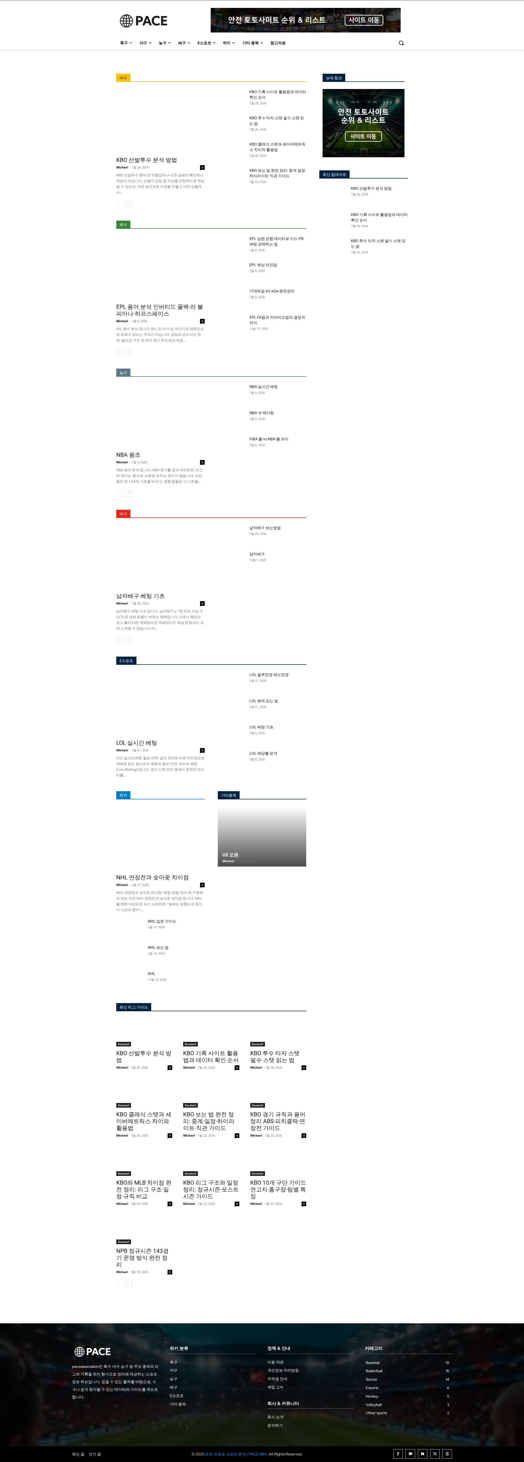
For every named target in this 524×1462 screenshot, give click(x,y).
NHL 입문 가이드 (162, 921)
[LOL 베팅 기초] (231, 733)
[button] (401, 42)
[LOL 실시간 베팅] (160, 704)
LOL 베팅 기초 (261, 727)
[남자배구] (231, 560)
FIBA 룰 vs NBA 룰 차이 (268, 439)
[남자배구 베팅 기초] (160, 557)
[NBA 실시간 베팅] (231, 393)
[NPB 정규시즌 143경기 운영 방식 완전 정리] (144, 1230)
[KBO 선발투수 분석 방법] (160, 121)
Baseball (123, 1044)
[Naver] (422, 1454)
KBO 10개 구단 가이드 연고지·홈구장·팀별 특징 (278, 1189)
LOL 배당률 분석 (263, 753)
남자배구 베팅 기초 (140, 596)
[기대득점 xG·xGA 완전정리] (231, 297)
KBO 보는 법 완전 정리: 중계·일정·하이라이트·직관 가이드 (208, 1121)
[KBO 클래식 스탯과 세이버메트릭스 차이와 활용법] (231, 151)
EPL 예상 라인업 (263, 265)
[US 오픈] (262, 836)
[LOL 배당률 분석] (231, 760)
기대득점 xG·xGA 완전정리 (271, 291)
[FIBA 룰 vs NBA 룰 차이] (231, 445)
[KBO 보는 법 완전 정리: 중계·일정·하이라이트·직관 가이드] (231, 177)
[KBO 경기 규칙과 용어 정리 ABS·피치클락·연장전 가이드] (278, 1094)
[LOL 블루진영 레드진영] (231, 681)
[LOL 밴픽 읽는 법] (231, 707)
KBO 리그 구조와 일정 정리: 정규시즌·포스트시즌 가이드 (211, 1189)
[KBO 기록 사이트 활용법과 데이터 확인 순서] (231, 98)
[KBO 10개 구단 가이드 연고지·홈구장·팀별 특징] (278, 1162)
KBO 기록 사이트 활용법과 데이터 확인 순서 (211, 1056)
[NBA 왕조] (160, 416)
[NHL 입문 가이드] (130, 928)
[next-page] (128, 204)
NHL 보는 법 (158, 947)
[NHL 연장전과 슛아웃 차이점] (160, 838)
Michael (122, 167)
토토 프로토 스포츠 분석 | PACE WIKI (236, 1454)
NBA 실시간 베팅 (263, 386)
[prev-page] (119, 204)
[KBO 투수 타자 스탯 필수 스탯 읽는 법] (231, 124)
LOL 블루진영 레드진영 (269, 674)
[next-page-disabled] (128, 640)
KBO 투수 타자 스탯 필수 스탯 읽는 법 (275, 1056)
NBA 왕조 (128, 455)
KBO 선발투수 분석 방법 (146, 160)
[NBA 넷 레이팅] (231, 419)
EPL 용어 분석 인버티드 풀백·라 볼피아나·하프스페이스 (159, 310)
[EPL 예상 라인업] (231, 271)
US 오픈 (230, 855)
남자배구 (257, 554)
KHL (151, 973)
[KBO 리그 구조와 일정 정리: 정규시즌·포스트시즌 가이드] (211, 1162)
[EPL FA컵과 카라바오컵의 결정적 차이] (231, 324)
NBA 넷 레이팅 (261, 413)
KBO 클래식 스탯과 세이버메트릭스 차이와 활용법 (143, 1121)
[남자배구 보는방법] (231, 534)
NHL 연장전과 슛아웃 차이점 (152, 877)
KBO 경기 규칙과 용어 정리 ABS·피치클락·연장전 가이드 (277, 1121)
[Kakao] (410, 1454)
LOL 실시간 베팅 (136, 743)
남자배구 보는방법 (265, 528)
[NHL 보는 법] (130, 954)
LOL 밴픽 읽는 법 (263, 701)
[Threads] (447, 1454)
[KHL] (130, 980)
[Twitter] (435, 1454)
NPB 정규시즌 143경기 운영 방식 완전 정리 (142, 1258)
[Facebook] (398, 1454)
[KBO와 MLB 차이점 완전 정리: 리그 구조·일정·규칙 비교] (144, 1162)
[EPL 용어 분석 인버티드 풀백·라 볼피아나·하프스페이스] (160, 268)
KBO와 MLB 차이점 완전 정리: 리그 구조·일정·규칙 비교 (143, 1189)
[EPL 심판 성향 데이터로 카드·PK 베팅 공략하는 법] (231, 245)
